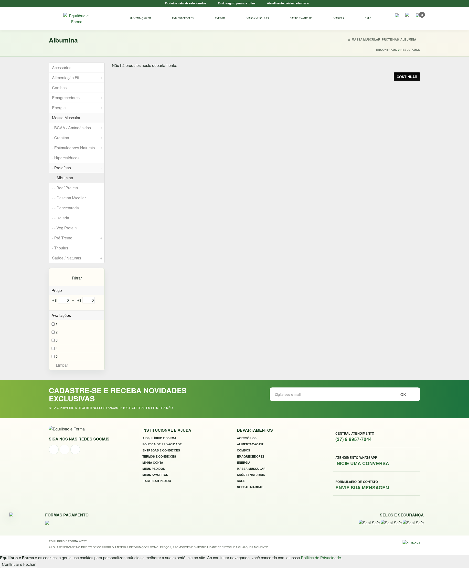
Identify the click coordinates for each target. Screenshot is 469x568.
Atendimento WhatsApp (362, 460)
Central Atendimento (354, 436)
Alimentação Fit (140, 18)
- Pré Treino (77, 238)
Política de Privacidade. (321, 557)
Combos (59, 87)
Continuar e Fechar (18, 564)
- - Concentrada (65, 208)
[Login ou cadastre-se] (407, 15)
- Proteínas (77, 168)
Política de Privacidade (162, 444)
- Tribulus (60, 248)
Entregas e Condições (161, 450)
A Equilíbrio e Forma (159, 438)
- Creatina (77, 137)
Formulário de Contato (362, 485)
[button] (417, 17)
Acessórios (61, 67)
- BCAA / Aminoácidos (77, 127)
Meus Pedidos (153, 468)
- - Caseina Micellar (69, 198)
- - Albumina (62, 178)
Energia (220, 18)
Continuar (407, 76)
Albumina (408, 39)
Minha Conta (152, 462)
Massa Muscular (257, 18)
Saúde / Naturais (301, 18)
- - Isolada (60, 218)
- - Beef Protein (65, 188)
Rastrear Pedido (156, 481)
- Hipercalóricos (65, 158)
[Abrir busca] (397, 17)
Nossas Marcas (250, 487)
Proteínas (390, 39)
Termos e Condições (159, 456)
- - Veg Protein (64, 228)
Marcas (338, 18)
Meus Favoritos (155, 474)
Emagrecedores (183, 18)
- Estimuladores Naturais (77, 147)
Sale (368, 18)
